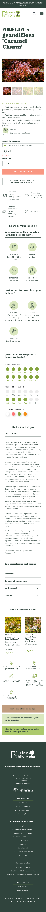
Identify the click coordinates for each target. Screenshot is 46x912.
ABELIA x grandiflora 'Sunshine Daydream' (30, 638)
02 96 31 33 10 (26, 791)
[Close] (43, 8)
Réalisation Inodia (27, 902)
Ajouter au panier (23, 172)
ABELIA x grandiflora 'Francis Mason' (12, 636)
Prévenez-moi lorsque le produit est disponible (23, 181)
